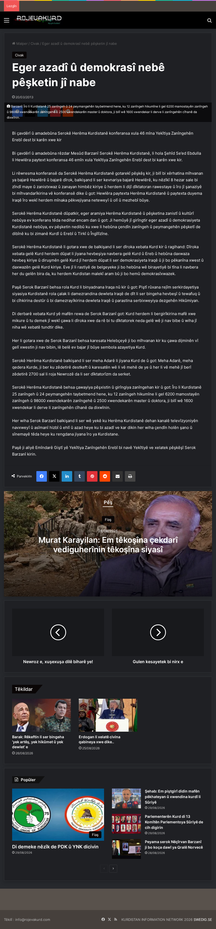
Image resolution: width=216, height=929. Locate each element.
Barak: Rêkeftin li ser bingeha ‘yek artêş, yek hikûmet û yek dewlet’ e (38, 742)
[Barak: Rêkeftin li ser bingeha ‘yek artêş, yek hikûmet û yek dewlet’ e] (41, 715)
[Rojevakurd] (38, 20)
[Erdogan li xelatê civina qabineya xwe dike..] (108, 715)
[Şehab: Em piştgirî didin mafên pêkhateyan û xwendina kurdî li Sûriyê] (126, 798)
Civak (35, 43)
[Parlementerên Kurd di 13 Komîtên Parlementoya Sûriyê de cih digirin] (126, 824)
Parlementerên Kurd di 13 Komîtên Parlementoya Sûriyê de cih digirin (174, 822)
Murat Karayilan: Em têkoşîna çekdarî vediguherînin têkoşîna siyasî (108, 544)
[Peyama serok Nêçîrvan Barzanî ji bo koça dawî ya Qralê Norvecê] (126, 849)
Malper (21, 43)
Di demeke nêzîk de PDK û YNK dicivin (55, 846)
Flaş (108, 519)
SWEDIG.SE (203, 919)
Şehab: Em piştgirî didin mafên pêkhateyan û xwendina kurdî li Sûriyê (173, 796)
